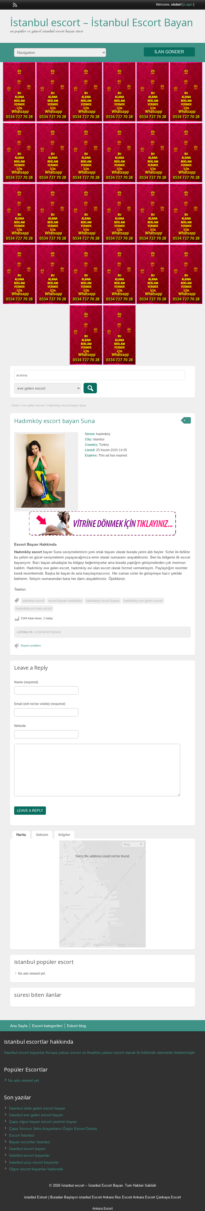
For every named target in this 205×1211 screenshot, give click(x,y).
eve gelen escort (33, 405)
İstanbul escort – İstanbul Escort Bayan (101, 22)
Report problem (31, 645)
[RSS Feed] (14, 4)
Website (20, 726)
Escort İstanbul (21, 1135)
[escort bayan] (102, 534)
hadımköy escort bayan (103, 601)
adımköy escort (33, 601)
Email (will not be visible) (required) (39, 704)
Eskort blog (76, 1026)
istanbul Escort (90, 1197)
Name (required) (26, 682)
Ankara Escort (144, 1197)
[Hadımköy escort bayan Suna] (46, 471)
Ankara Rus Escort (117, 1197)
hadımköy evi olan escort (34, 608)
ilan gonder (169, 52)
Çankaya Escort (168, 1197)
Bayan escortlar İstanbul (29, 1142)
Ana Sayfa (18, 1026)
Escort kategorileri (47, 1026)
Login (188, 4)
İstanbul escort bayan (27, 1148)
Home (15, 405)
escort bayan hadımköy (65, 601)
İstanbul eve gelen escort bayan (36, 1115)
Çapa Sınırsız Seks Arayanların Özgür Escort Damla (53, 1128)
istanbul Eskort (35, 1197)
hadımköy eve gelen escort (143, 601)
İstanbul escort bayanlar (29, 1155)
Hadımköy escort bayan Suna (54, 421)
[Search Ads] (90, 388)
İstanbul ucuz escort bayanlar (34, 1162)
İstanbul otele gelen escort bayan (37, 1108)
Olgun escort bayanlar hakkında (36, 1169)
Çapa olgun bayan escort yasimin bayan (43, 1121)
